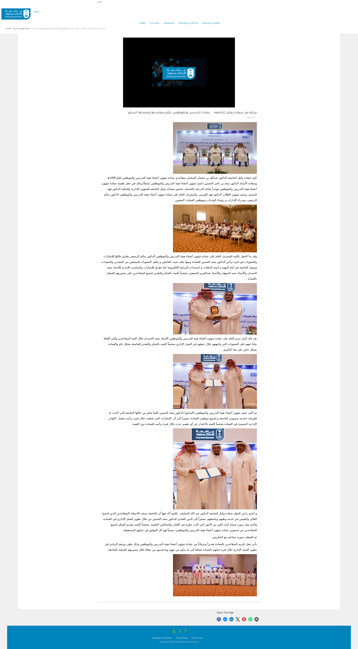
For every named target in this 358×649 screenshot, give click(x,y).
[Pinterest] (244, 619)
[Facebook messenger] (225, 619)
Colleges (154, 23)
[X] (238, 619)
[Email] (257, 619)
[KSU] (16, 12)
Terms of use (197, 638)
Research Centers (188, 23)
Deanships (169, 23)
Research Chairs (211, 23)
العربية (99, 2)
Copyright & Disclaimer (162, 638)
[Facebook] (219, 619)
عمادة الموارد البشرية (21, 29)
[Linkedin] (231, 619)
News (36, 12)
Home (142, 23)
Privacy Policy (182, 638)
